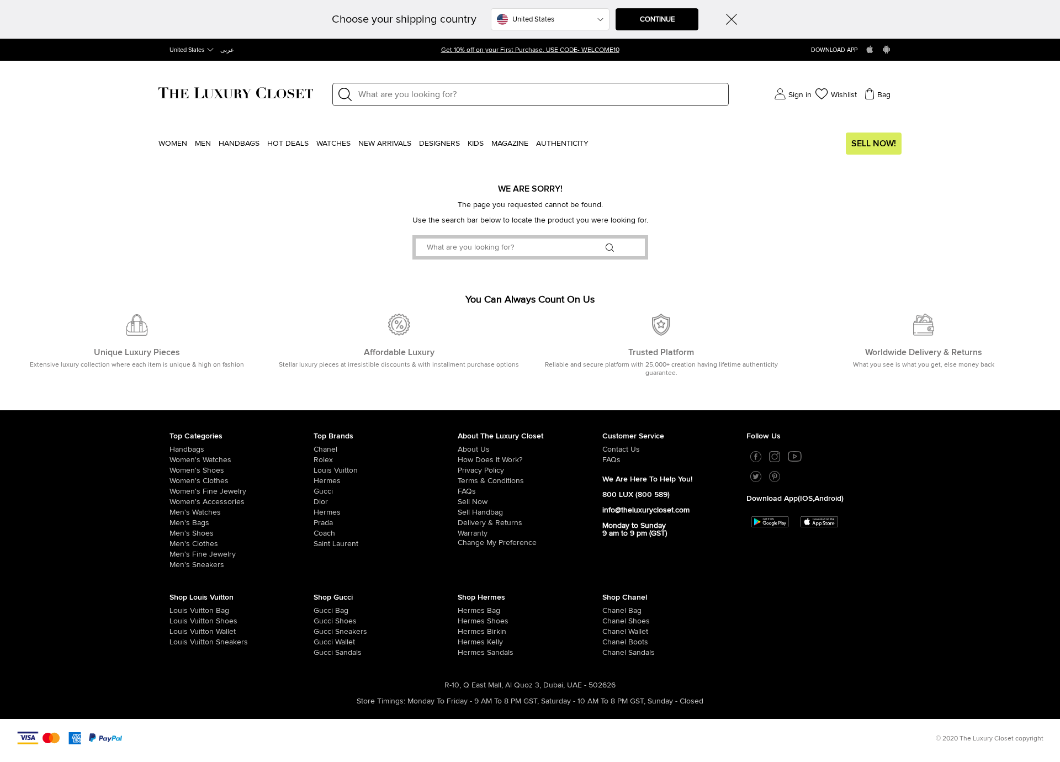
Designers (439, 143)
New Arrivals (384, 143)
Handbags (239, 143)
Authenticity (562, 143)
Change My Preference (497, 543)
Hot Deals (288, 143)
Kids (476, 143)
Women (172, 143)
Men (203, 143)
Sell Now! (873, 143)
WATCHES (333, 143)
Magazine (509, 143)
